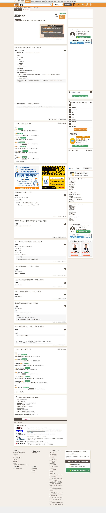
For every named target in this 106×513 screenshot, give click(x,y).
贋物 (21, 72)
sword (17, 139)
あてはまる (20, 259)
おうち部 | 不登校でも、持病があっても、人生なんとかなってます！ (56, 499)
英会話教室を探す (73, 1)
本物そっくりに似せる (74, 194)
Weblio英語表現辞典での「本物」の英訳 (28, 291)
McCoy (16, 273)
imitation (57, 74)
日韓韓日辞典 (52, 462)
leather (20, 143)
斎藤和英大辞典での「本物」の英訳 (26, 303)
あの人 (19, 107)
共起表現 (40, 1)
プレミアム (83, 5)
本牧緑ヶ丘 (72, 184)
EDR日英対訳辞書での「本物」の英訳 (27, 266)
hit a (16, 369)
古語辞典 (51, 471)
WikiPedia (28, 246)
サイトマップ (16, 459)
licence (31, 432)
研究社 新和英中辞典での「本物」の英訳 (28, 48)
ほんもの (21, 197)
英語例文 (32, 1)
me (34, 319)
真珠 (21, 65)
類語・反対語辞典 (72, 206)
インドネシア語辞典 (72, 212)
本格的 (18, 103)
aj (20, 248)
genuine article (30, 52)
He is (28, 106)
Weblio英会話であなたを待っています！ (80, 241)
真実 (29, 259)
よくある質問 (83, 456)
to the (24, 78)
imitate (20, 78)
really (30, 106)
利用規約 (15, 456)
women (73, 119)
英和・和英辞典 (72, 207)
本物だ (19, 317)
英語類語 (36, 1)
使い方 (78, 5)
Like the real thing (22, 411)
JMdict (36, 429)
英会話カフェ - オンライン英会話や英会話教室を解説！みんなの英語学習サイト (56, 494)
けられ (32, 317)
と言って (23, 317)
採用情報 (33, 472)
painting (51, 80)
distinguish (33, 74)
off (54, 80)
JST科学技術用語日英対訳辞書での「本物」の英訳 (31, 221)
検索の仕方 (15, 454)
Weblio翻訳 (89, 150)
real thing (45, 74)
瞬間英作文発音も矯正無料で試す (62, 16)
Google (22, 246)
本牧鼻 (71, 189)
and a (49, 74)
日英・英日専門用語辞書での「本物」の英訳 (29, 280)
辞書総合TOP (16, 461)
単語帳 (70, 218)
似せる (25, 76)
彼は (19, 80)
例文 (24, 9)
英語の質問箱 (52, 473)
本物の (18, 55)
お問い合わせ (34, 452)
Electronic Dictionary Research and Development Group (44, 430)
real (20, 59)
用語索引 (55, 119)
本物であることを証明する (75, 199)
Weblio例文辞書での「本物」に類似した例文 (29, 327)
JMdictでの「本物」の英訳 (23, 192)
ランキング (60, 119)
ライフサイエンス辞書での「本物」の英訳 (28, 242)
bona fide (17, 254)
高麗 (21, 68)
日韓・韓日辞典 (72, 209)
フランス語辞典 (53, 464)
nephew (74, 107)
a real (35, 52)
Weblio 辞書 (17, 7)
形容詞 (35, 202)
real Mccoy (19, 296)
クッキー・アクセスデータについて (20, 464)
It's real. (19, 409)
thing (38, 52)
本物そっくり (20, 76)
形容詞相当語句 (28, 202)
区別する (25, 72)
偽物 (18, 52)
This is (16, 158)
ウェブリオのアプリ (17, 468)
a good (33, 106)
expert (30, 103)
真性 (34, 259)
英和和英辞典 (28, 1)
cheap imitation (19, 389)
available (74, 126)
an (54, 74)
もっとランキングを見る (80, 129)
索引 (53, 119)
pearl (25, 66)
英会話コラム (71, 220)
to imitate (17, 356)
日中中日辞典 (52, 461)
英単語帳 (43, 1)
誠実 (37, 259)
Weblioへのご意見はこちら (72, 454)
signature (19, 365)
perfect (17, 374)
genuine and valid (22, 406)
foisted (28, 319)
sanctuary (74, 109)
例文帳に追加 (20, 129)
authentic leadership (23, 413)
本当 (32, 259)
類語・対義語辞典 (53, 454)
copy (20, 374)
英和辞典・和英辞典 (23, 7)
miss (73, 117)
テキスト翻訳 (74, 150)
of (27, 70)
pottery (32, 70)
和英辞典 (29, 7)
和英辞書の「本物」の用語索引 (18, 422)
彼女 (36, 80)
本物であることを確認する (75, 197)
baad (73, 105)
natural (20, 63)
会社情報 (33, 470)
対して (21, 52)
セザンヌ (28, 80)
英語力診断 (48, 1)
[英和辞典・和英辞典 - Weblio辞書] (17, 1)
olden (73, 124)
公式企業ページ (35, 468)
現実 (25, 259)
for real (18, 152)
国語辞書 (70, 205)
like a (45, 106)
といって (33, 80)
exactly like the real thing (24, 414)
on (55, 80)
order (73, 112)
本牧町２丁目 (72, 181)
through (74, 121)
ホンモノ (26, 197)
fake (52, 74)
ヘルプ (14, 462)
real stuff (18, 130)
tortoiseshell (21, 360)
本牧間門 (71, 187)
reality (16, 226)
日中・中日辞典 (72, 208)
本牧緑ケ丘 (72, 182)
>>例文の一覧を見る (19, 161)
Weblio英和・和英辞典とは (19, 452)
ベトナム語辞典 (72, 214)
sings (42, 106)
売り (39, 80)
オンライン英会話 (57, 1)
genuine (21, 57)
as (35, 319)
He (43, 80)
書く (21, 200)
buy (73, 114)
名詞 (23, 202)
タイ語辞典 (71, 213)
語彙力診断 (71, 219)
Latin (24, 254)
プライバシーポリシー (18, 457)
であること (22, 103)
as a (59, 80)
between (38, 74)
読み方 (16, 197)
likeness (19, 369)
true (16, 248)
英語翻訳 (52, 1)
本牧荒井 (71, 186)
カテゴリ (64, 119)
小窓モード (74, 5)
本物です (71, 201)
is (21, 365)
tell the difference (23, 74)
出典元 (50, 119)
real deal (36, 205)
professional (49, 106)
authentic (21, 61)
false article (22, 319)
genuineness (22, 273)
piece (25, 70)
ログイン (86, 5)
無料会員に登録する (80, 146)
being (16, 148)
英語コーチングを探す (65, 1)
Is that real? (20, 408)
